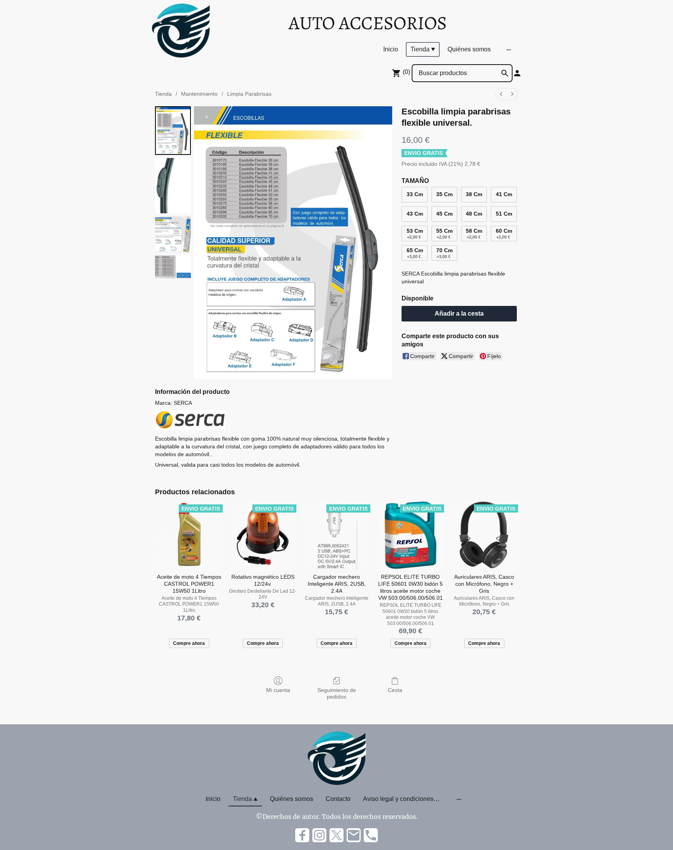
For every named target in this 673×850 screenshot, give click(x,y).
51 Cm (504, 214)
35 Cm (444, 194)
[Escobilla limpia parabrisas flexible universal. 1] (173, 185)
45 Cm (444, 214)
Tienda (163, 94)
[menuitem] (501, 94)
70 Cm (444, 253)
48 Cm (474, 214)
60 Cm (504, 234)
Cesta (395, 690)
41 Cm (504, 194)
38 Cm (474, 194)
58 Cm (474, 234)
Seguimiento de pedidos (336, 693)
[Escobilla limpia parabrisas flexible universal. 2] (173, 234)
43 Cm (415, 214)
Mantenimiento (199, 94)
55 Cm (444, 234)
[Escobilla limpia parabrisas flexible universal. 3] (173, 266)
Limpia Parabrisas (249, 94)
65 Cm (415, 253)
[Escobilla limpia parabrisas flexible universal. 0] (173, 130)
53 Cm (415, 234)
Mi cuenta (278, 690)
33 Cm (415, 194)
